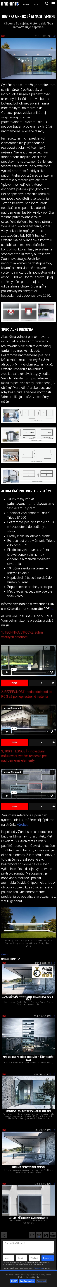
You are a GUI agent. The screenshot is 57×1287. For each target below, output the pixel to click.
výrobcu (22, 824)
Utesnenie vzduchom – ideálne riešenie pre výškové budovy (28, 1062)
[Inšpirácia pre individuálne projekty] (28, 1148)
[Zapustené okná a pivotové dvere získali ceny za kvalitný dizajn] (28, 979)
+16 (54, 1074)
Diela (35, 4)
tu (51, 609)
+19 (54, 1016)
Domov (25, 4)
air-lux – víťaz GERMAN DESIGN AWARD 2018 (28, 1218)
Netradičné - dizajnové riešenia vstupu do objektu (28, 1111)
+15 (54, 1184)
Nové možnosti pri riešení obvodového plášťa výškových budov (28, 1058)
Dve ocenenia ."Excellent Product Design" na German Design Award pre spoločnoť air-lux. (28, 1003)
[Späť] (4, 1235)
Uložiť (14, 1281)
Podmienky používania (28, 1277)
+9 (54, 963)
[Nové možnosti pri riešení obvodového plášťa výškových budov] (28, 1036)
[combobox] (47, 3)
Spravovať (41, 1281)
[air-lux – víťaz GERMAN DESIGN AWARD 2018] (28, 1200)
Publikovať (47, 1258)
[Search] (47, 3)
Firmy (3, 36)
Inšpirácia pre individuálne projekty (28, 1167)
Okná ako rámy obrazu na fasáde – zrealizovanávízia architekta (28, 1222)
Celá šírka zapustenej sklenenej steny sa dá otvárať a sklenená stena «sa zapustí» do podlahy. (29, 1171)
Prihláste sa (38, 1268)
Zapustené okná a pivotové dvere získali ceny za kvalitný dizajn (28, 998)
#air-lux (4, 954)
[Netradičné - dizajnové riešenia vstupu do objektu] (28, 1092)
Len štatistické (27, 1281)
